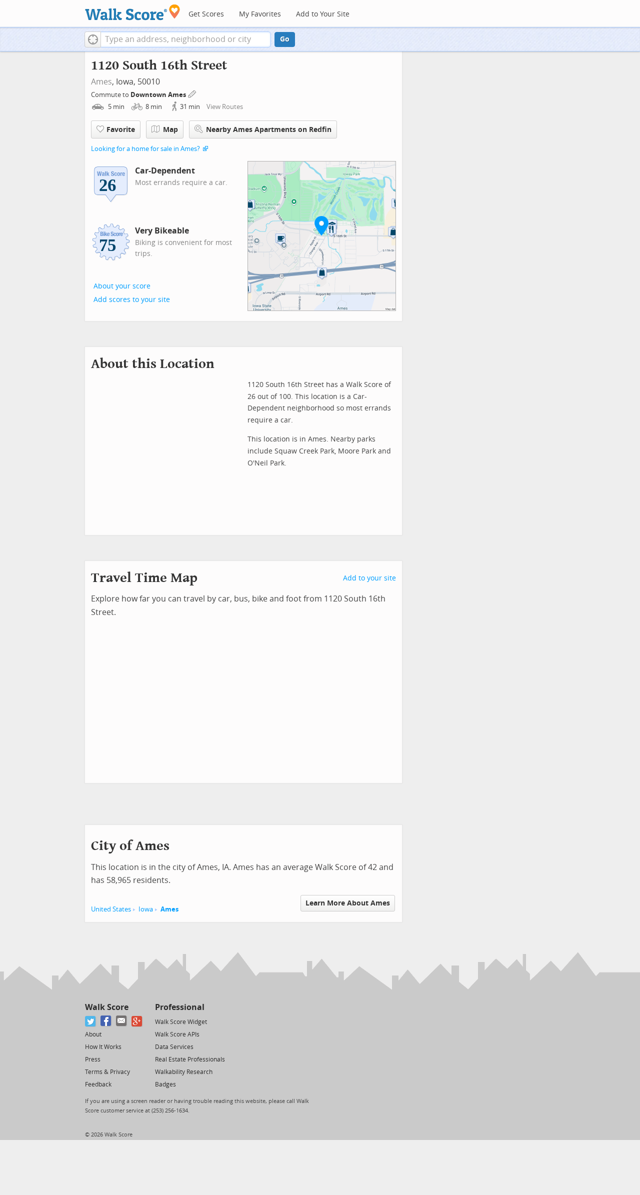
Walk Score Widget (181, 1022)
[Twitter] (90, 1021)
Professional (179, 1007)
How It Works (103, 1047)
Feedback (98, 1084)
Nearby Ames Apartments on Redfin (269, 130)
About (93, 1034)
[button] (92, 40)
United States (111, 909)
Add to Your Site (323, 14)
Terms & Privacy (107, 1072)
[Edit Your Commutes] (193, 93)
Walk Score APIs (177, 1034)
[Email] (122, 1021)
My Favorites (260, 14)
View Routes (224, 106)
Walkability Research (183, 1072)
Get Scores (206, 14)
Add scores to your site (132, 300)
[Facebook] (106, 1021)
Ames (101, 81)
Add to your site (369, 578)
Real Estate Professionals (190, 1059)
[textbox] (185, 40)
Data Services (174, 1047)
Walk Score (106, 1007)
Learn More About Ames (348, 903)
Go (285, 39)
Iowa (145, 909)
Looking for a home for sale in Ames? (145, 148)
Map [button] (170, 130)
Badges (165, 1084)
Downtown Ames (159, 94)
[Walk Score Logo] (132, 12)
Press (92, 1059)
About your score (122, 286)
